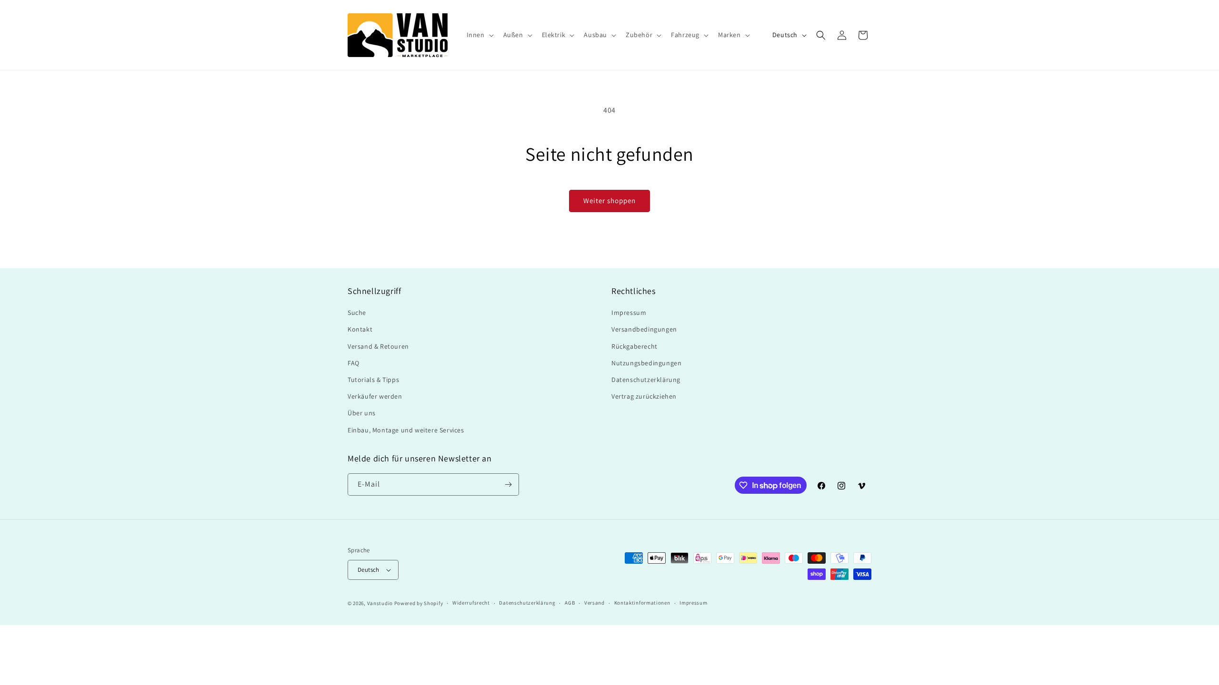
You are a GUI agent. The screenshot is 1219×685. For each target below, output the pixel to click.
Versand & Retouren (378, 346)
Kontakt (360, 329)
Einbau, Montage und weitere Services (406, 430)
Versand (594, 602)
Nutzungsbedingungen (646, 363)
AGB (570, 602)
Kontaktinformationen (642, 602)
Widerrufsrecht (471, 602)
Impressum (628, 312)
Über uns (362, 413)
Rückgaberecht (634, 346)
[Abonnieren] (508, 484)
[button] (479, 35)
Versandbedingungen (644, 329)
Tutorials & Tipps (373, 379)
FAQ (354, 363)
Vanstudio (380, 603)
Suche (357, 312)
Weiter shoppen (609, 200)
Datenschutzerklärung (645, 379)
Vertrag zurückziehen (644, 396)
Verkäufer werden (375, 396)
